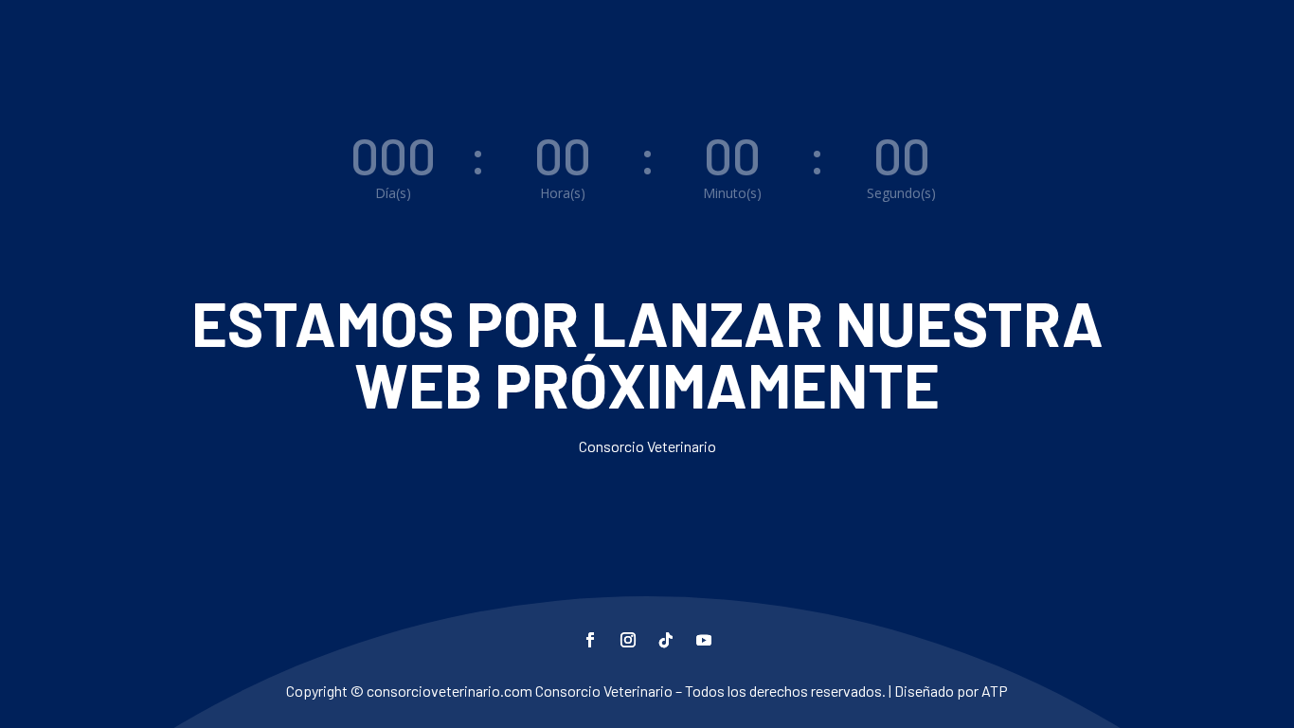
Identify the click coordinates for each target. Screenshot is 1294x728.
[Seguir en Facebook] (590, 640)
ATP (994, 691)
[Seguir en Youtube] (704, 640)
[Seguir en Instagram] (628, 640)
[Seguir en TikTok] (666, 640)
